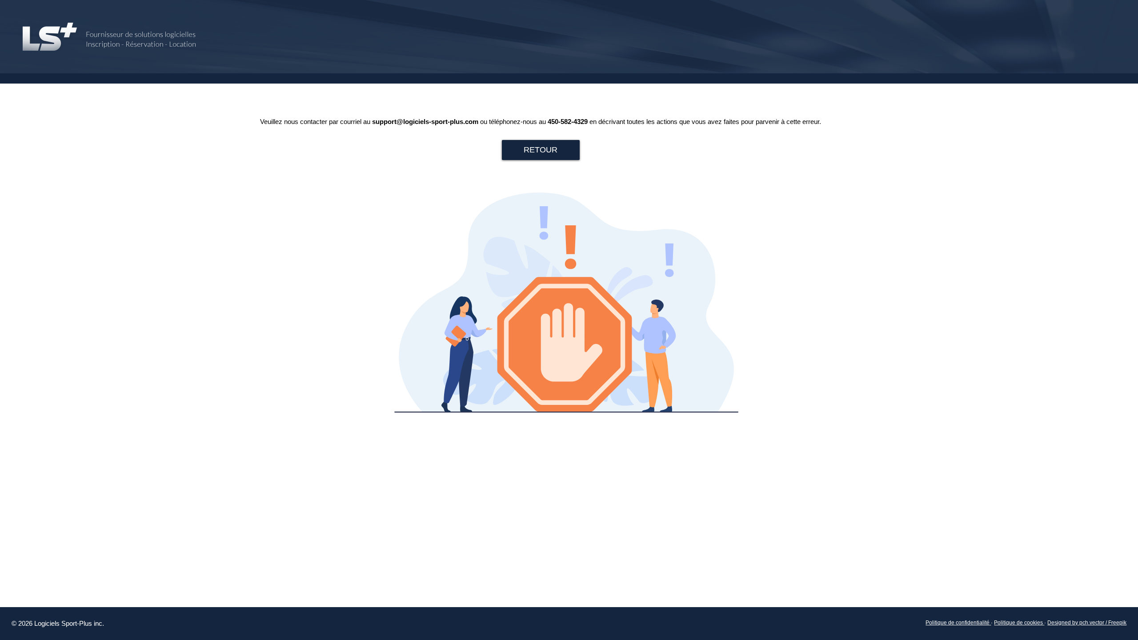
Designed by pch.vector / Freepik (1086, 623)
